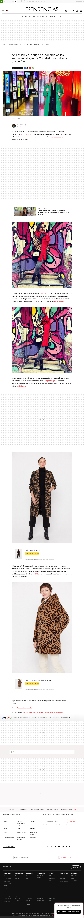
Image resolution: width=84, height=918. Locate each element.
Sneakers (6, 821)
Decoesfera (63, 878)
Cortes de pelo (21, 832)
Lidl (31, 44)
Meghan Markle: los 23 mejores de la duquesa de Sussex (43, 712)
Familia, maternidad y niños (21, 823)
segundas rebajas (57, 137)
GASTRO (44, 16)
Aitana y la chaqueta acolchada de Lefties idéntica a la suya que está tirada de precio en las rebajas (53, 212)
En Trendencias (42, 208)
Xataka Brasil (7, 901)
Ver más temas (9, 846)
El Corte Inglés (24, 44)
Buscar (10, 11)
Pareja (47, 44)
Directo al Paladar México (41, 899)
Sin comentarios (18, 68)
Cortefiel (29, 708)
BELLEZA (24, 16)
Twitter (27, 68)
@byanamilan (21, 708)
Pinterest (66, 11)
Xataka (5, 875)
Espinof (28, 878)
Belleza (32, 828)
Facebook (69, 11)
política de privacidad (63, 824)
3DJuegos (17, 875)
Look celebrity (43, 717)
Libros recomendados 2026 (37, 809)
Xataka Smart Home (7, 884)
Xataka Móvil (7, 878)
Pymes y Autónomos (74, 879)
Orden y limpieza (9, 837)
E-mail (33, 68)
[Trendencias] (42, 9)
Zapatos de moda (33, 833)
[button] (21, 125)
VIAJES (38, 16)
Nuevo (6, 11)
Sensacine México (29, 899)
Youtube (59, 846)
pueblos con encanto (21, 838)
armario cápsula (59, 301)
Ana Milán (33, 717)
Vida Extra (17, 878)
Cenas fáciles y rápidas (52, 809)
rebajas (16, 44)
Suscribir (72, 821)
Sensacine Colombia (29, 903)
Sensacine (29, 875)
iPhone (53, 44)
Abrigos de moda (54, 717)
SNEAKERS (52, 16)
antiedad (33, 837)
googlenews (80, 11)
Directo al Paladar (40, 876)
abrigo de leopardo (27, 134)
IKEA (43, 44)
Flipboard (73, 11)
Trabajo (32, 821)
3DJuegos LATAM (17, 899)
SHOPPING (32, 16)
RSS (66, 846)
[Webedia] (8, 866)
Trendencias (63, 875)
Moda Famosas (24, 717)
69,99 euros (38, 574)
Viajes (5, 828)
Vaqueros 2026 (24, 809)
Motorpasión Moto (52, 879)
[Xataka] (1, 1)
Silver (18, 828)
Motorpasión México (52, 899)
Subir (75, 867)
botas (5, 832)
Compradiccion (64, 881)
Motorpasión (52, 875)
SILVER (59, 16)
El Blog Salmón (75, 875)
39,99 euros (22, 386)
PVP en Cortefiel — (32, 553)
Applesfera (7, 881)
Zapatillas (36, 44)
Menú (3, 11)
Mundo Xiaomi (8, 888)
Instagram (77, 11)
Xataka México (7, 898)
